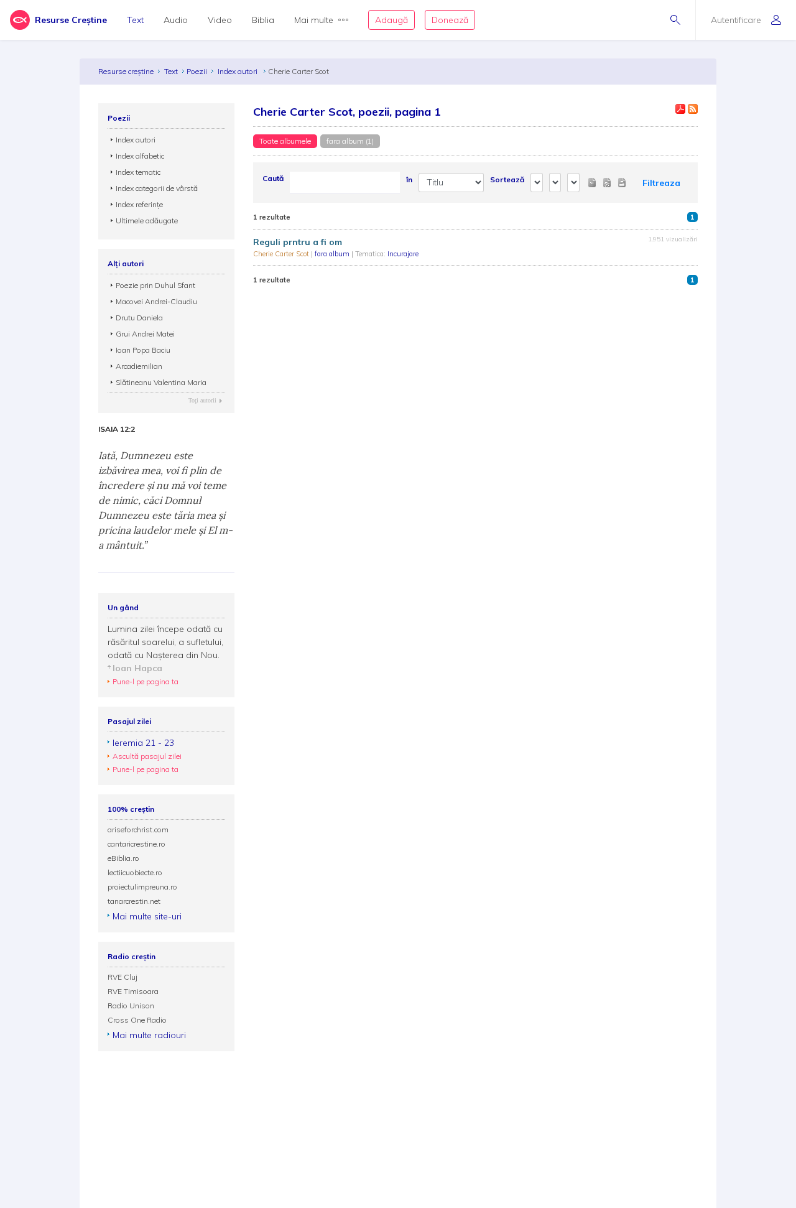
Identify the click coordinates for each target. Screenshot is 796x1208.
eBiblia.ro (123, 858)
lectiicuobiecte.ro (135, 872)
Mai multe (313, 20)
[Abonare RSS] (693, 109)
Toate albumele (285, 141)
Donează (450, 20)
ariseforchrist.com (138, 829)
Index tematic (138, 172)
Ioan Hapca (137, 668)
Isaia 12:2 (116, 429)
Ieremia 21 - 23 (143, 742)
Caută (273, 178)
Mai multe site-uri (147, 916)
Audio (176, 20)
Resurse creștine (126, 71)
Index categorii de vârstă (157, 188)
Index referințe (139, 204)
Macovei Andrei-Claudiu (156, 301)
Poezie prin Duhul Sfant (155, 285)
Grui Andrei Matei (145, 333)
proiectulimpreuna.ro (142, 886)
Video (220, 20)
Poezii (197, 71)
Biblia (263, 20)
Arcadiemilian (139, 366)
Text (135, 20)
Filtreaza (661, 182)
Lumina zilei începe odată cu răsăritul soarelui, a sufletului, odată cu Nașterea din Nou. (165, 642)
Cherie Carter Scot (282, 253)
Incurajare (403, 253)
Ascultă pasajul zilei (147, 756)
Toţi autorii (202, 400)
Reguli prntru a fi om (297, 242)
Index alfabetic (140, 155)
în (409, 179)
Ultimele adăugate (147, 220)
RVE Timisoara (133, 991)
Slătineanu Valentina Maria (161, 382)
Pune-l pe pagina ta (145, 681)
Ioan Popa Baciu (143, 350)
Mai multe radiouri (149, 1035)
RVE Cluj (122, 977)
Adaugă (391, 20)
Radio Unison (131, 1005)
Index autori (238, 71)
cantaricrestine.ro (136, 843)
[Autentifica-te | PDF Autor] (680, 109)
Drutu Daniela (139, 317)
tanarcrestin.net (134, 901)
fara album (333, 253)
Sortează (507, 179)
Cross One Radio (137, 1019)
